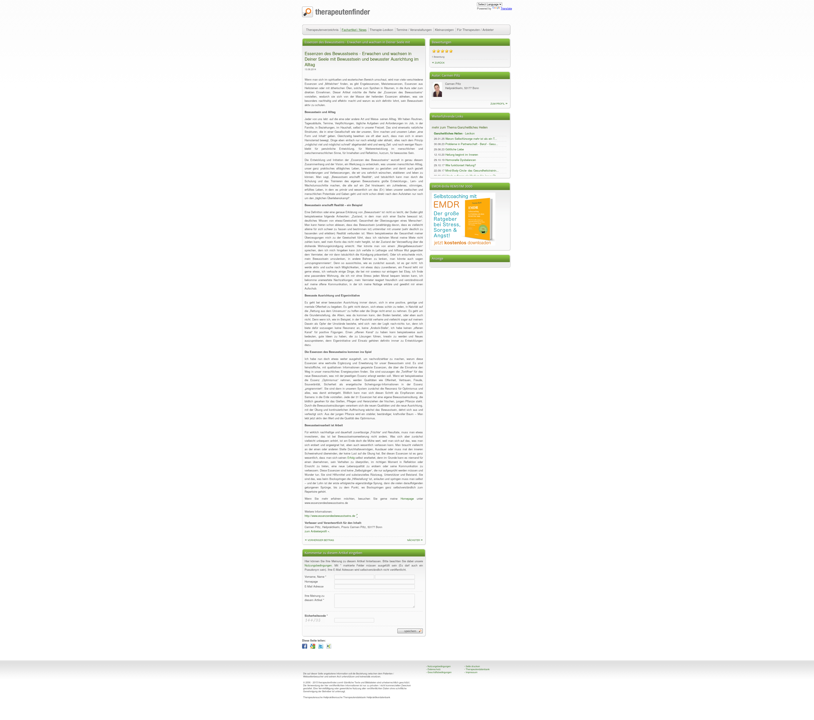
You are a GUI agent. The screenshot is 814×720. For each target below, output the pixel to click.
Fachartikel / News (354, 30)
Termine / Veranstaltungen (414, 30)
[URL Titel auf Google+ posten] (313, 648)
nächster (413, 540)
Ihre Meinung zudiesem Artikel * (314, 598)
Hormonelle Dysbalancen (460, 160)
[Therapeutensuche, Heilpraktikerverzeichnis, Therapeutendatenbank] (336, 16)
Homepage (407, 498)
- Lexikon (454, 133)
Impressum (470, 672)
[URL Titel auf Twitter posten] (321, 648)
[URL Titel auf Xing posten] (329, 648)
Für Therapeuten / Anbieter (475, 30)
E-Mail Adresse (314, 586)
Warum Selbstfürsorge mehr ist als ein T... (471, 139)
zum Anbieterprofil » (317, 531)
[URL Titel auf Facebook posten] (305, 648)
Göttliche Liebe (454, 149)
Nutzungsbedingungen (318, 565)
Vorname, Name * (315, 577)
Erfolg (351, 458)
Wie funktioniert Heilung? (460, 165)
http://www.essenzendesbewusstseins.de (330, 516)
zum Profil (498, 103)
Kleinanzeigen (444, 30)
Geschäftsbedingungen (439, 672)
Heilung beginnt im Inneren (461, 154)
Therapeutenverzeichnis (322, 30)
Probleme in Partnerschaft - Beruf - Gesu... (471, 144)
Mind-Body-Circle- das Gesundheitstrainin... (472, 170)
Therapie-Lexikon (381, 30)
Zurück (440, 62)
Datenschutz (433, 669)
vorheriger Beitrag (321, 540)
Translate (506, 8)
